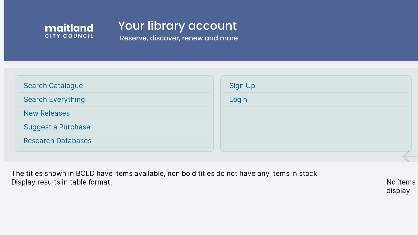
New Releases (47, 113)
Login (238, 99)
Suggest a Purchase (57, 127)
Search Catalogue (53, 85)
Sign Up (242, 85)
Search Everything (54, 99)
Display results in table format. (61, 182)
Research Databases (57, 140)
